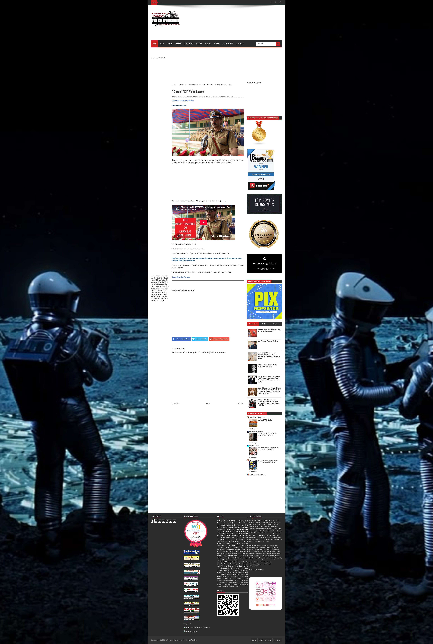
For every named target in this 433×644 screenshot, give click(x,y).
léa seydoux (235, 568)
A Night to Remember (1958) (266, 462)
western (228, 543)
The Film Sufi (254, 446)
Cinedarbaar (220, 541)
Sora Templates (192, 640)
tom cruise (240, 539)
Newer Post (176, 403)
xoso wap (161, 286)
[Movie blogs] (259, 145)
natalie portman (233, 582)
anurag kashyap (226, 525)
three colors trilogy (224, 586)
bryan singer (237, 570)
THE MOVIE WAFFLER (257, 417)
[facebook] (271, 2)
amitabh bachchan (230, 527)
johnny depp (233, 564)
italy (218, 527)
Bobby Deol (198, 96)
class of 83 (205, 96)
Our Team (199, 43)
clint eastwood (230, 560)
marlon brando (234, 541)
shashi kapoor (244, 584)
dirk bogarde (224, 568)
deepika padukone (242, 531)
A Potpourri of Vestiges (257, 474)
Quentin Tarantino (235, 558)
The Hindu (275, 529)
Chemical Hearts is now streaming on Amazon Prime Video (206, 272)
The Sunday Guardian (256, 531)
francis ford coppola (238, 562)
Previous (175, 265)
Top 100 (217, 43)
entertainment (213, 96)
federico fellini (224, 562)
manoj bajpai (231, 535)
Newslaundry (261, 535)
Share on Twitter (201, 339)
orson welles (235, 576)
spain (235, 537)
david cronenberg (230, 578)
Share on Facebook (183, 339)
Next (174, 272)
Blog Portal (187, 624)
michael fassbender (234, 549)
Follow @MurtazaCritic (158, 57)
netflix (231, 96)
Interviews (189, 43)
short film (240, 525)
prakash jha (244, 537)
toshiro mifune (227, 551)
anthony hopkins (242, 566)
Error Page (277, 640)
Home (154, 43)
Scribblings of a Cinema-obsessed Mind (263, 460)
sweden (245, 568)
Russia (236, 545)
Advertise (268, 640)
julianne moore (223, 580)
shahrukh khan (222, 523)
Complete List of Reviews (181, 277)
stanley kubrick (233, 555)
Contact (178, 43)
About (161, 43)
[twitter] (275, 2)
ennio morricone (233, 553)
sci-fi (237, 533)
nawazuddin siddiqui (241, 523)
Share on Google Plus (221, 339)
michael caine (220, 549)
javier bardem (230, 572)
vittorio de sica (235, 586)
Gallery (169, 43)
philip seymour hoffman (231, 584)
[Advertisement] (241, 24)
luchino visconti (244, 580)
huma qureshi (225, 537)
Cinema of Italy (228, 43)
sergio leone (220, 545)
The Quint (269, 535)
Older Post (240, 403)
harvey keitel (220, 564)
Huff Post (253, 533)
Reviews (208, 43)
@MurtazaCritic (254, 566)
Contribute (240, 43)
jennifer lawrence (225, 547)
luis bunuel (223, 582)
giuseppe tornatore (243, 578)
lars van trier (233, 580)
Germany (229, 531)
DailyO (254, 535)
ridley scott (244, 535)
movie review (225, 96)
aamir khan (231, 529)
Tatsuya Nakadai (224, 570)
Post (180, 265)
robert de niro (226, 539)
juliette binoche (243, 572)
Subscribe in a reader (254, 82)
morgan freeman (222, 576)
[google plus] (280, 2)
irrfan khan (226, 533)
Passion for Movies (256, 431)
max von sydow (240, 574)
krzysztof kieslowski (226, 574)
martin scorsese (239, 547)
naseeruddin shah (239, 543)
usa (232, 521)
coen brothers (243, 560)
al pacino (245, 545)
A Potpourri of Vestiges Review (183, 100)
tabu (229, 545)
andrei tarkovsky (229, 566)
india (219, 96)
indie (242, 521)
